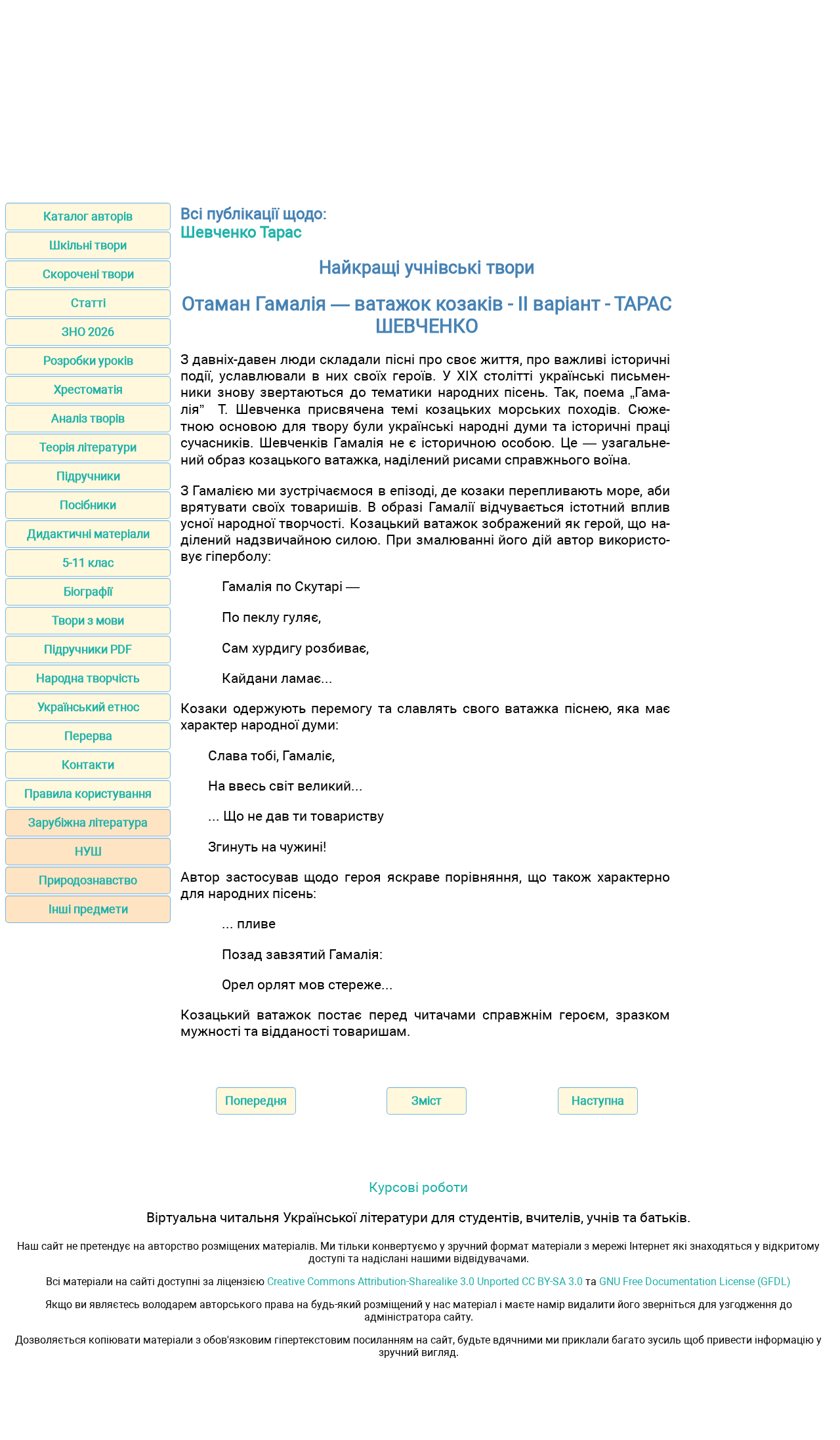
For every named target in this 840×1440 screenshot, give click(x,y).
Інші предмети (88, 909)
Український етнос (88, 707)
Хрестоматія (88, 389)
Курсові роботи (418, 1187)
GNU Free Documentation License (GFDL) (695, 1281)
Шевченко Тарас (241, 232)
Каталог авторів (88, 216)
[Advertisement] (420, 97)
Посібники (88, 505)
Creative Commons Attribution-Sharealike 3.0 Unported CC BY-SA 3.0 (425, 1281)
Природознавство (88, 880)
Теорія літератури (87, 447)
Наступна (598, 1100)
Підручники (88, 476)
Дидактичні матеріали (88, 534)
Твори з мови (88, 620)
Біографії (88, 591)
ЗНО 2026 (88, 332)
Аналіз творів (88, 418)
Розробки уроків (88, 360)
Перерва (88, 736)
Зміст (426, 1100)
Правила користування (88, 793)
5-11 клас (88, 562)
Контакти (88, 764)
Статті (88, 303)
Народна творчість (88, 678)
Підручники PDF (88, 649)
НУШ (88, 851)
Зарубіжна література (88, 822)
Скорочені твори (88, 274)
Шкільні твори (88, 245)
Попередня (256, 1100)
